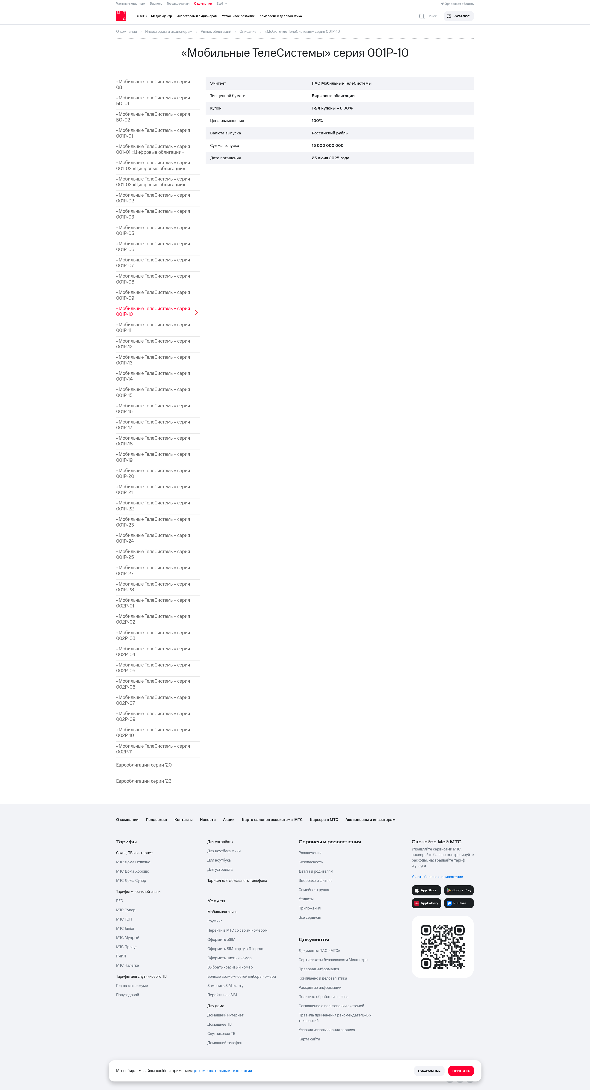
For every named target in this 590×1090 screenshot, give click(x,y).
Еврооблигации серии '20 (144, 765)
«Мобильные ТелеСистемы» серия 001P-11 (153, 327)
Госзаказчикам (178, 3)
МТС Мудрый (127, 938)
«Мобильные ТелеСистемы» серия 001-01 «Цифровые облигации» (153, 149)
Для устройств (220, 842)
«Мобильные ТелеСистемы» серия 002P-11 (153, 749)
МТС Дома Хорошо (132, 871)
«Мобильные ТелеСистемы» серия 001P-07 (153, 263)
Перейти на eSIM (222, 995)
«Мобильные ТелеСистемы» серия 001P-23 (153, 522)
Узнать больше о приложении (437, 877)
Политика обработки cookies (323, 997)
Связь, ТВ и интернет (134, 853)
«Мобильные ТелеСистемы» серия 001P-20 (153, 473)
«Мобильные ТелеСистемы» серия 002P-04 (153, 652)
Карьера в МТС (324, 820)
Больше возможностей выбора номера (241, 976)
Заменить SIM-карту (225, 986)
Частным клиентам (130, 3)
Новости (208, 820)
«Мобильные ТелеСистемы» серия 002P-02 (153, 619)
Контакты (183, 820)
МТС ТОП (124, 919)
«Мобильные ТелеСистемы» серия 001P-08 (153, 279)
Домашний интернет (225, 1015)
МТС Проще (126, 947)
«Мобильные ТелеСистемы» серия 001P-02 (153, 198)
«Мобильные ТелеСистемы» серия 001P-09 (153, 295)
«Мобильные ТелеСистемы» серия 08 (153, 84)
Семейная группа (314, 890)
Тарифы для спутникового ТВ (141, 976)
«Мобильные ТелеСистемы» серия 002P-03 (153, 635)
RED (119, 901)
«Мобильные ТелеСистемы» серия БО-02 (153, 117)
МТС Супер (126, 910)
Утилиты (306, 899)
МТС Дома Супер (131, 880)
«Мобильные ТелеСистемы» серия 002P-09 (153, 716)
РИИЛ (121, 956)
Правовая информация (319, 969)
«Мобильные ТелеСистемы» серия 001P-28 (153, 587)
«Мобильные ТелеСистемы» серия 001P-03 (153, 214)
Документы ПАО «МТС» (319, 951)
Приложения (310, 908)
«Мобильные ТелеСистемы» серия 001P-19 (153, 457)
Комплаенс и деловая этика (323, 978)
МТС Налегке (127, 965)
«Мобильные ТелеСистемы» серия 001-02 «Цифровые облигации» (153, 165)
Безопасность (311, 862)
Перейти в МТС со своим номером (237, 930)
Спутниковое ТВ (221, 1034)
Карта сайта (309, 1039)
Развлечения (310, 853)
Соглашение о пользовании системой (331, 1006)
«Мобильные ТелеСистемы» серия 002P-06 (153, 684)
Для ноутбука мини (224, 851)
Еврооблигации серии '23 (143, 781)
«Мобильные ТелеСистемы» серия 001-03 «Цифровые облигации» (153, 182)
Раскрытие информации (320, 987)
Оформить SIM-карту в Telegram (235, 949)
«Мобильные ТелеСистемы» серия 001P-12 (153, 344)
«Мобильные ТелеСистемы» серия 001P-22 (153, 506)
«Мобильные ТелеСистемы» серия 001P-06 (153, 246)
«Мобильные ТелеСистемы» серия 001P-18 (153, 441)
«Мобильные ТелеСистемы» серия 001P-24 (153, 538)
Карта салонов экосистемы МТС (272, 820)
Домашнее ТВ (219, 1024)
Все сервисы (310, 917)
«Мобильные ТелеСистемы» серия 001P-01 (153, 133)
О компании (203, 3)
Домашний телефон (224, 1043)
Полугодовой (127, 995)
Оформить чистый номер (229, 958)
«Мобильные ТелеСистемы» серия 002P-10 (153, 732)
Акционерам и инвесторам (370, 820)
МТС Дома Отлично (133, 862)
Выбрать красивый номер (230, 967)
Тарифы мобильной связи (138, 892)
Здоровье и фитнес (315, 880)
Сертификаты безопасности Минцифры (333, 960)
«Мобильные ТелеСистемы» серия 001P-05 (153, 230)
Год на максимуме (132, 986)
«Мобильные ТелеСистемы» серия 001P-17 (153, 425)
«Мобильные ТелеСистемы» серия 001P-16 (153, 409)
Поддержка (156, 820)
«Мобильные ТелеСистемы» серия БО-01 (153, 101)
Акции (229, 820)
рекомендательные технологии (223, 1071)
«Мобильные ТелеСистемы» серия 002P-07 (153, 700)
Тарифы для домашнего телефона (237, 880)
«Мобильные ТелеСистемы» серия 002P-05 (153, 668)
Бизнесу (156, 3)
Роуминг (214, 921)
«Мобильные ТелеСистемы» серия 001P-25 (153, 554)
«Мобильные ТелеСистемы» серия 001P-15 (153, 392)
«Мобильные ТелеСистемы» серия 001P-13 (153, 360)
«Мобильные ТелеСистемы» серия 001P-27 (153, 570)
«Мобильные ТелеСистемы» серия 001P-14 (153, 376)
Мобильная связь (222, 912)
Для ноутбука (219, 860)
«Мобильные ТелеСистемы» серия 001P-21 (153, 489)
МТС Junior (125, 928)
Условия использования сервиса (327, 1030)
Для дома (215, 1006)
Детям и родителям (316, 871)
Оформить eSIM (221, 939)
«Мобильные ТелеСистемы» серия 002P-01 (153, 603)
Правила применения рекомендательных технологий (335, 1018)
